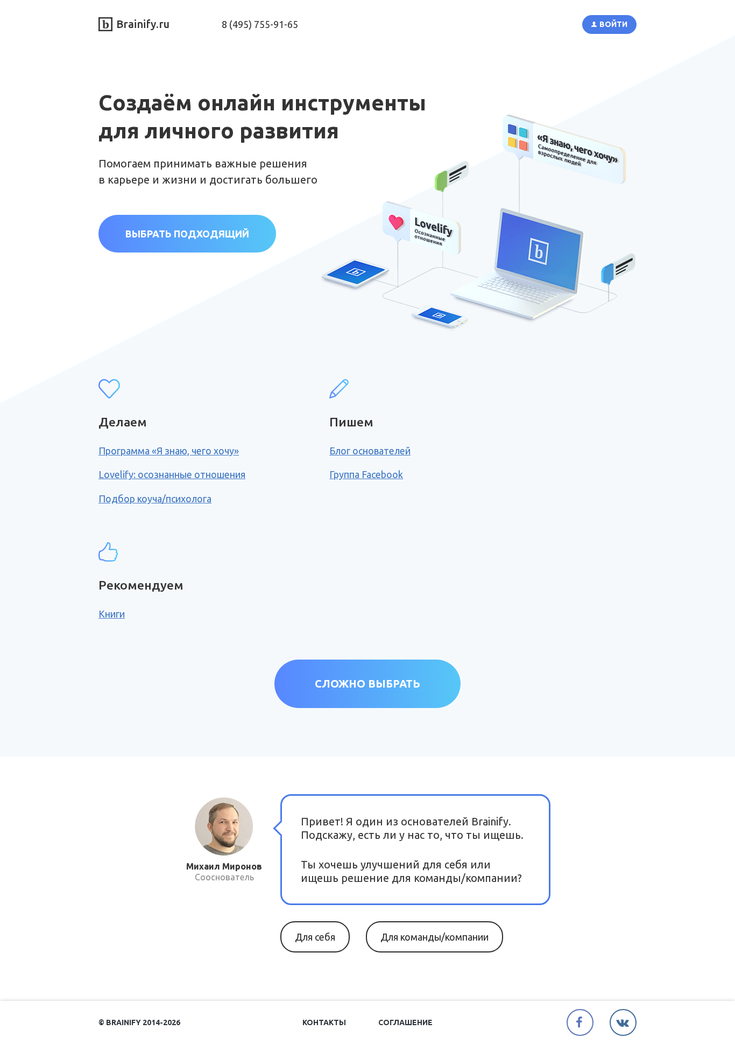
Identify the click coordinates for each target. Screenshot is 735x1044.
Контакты (324, 1022)
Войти (613, 24)
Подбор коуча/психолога (154, 498)
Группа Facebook (366, 474)
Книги (111, 613)
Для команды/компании (434, 936)
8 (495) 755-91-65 (260, 24)
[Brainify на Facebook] (580, 1022)
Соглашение (405, 1022)
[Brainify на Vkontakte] (623, 1022)
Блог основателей (370, 450)
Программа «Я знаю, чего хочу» (168, 450)
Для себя (315, 936)
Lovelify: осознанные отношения (171, 474)
